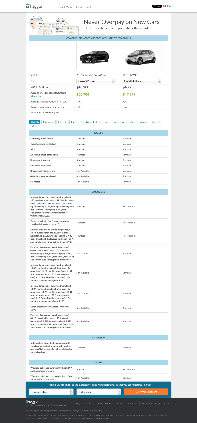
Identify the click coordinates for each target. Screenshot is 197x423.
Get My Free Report (146, 391)
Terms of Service (64, 410)
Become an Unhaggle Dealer (155, 403)
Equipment (48, 122)
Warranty (156, 122)
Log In (89, 7)
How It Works (65, 7)
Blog (78, 403)
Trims (34, 126)
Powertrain (119, 122)
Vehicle (143, 122)
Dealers (89, 403)
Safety (132, 122)
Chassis (35, 122)
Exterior (62, 122)
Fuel (73, 122)
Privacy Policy (77, 410)
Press (79, 7)
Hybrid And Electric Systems (94, 122)
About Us (132, 403)
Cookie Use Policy (94, 410)
